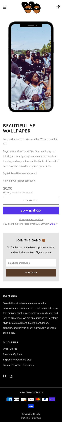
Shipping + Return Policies (17, 359)
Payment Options (12, 354)
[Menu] (4, 7)
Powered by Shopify (31, 414)
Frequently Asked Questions (18, 365)
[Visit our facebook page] (4, 376)
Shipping (7, 192)
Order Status (10, 348)
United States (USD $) (29, 392)
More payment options (31, 219)
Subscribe (31, 272)
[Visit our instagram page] (11, 376)
